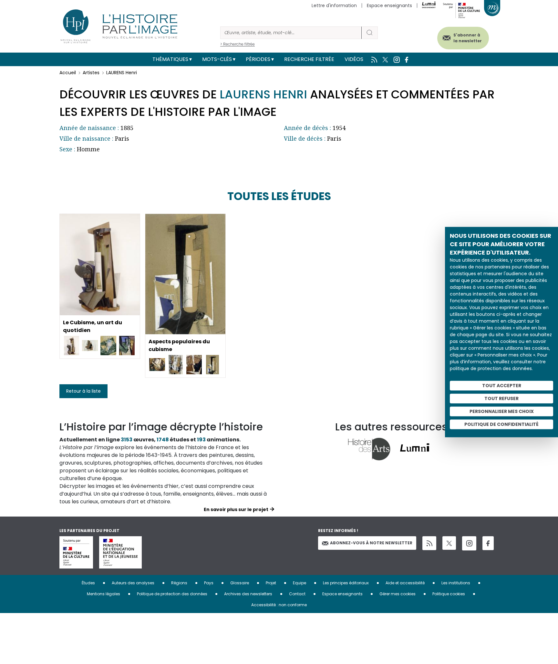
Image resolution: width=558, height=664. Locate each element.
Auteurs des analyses (133, 583)
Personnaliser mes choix (502, 411)
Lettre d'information (334, 5)
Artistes (91, 72)
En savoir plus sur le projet (236, 509)
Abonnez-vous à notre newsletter (371, 543)
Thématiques (170, 59)
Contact (297, 594)
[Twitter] (449, 543)
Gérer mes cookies (397, 594)
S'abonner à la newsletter (467, 38)
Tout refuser (501, 398)
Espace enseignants (389, 5)
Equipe (299, 583)
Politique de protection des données (172, 594)
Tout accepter (501, 385)
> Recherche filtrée (237, 44)
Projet (271, 583)
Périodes (258, 59)
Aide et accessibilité (405, 583)
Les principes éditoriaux (346, 583)
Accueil (67, 72)
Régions (179, 583)
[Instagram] (469, 543)
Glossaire (239, 583)
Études (88, 583)
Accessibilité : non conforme (279, 605)
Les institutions (455, 583)
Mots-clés (217, 59)
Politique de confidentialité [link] (501, 424)
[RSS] (429, 543)
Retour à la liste (83, 391)
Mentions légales (103, 594)
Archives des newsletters (248, 594)
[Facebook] (488, 543)
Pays (208, 583)
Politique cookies (448, 594)
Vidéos (354, 59)
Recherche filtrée (309, 59)
